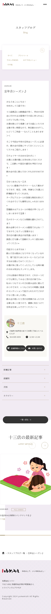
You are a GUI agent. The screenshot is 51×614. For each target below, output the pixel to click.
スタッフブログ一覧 (16, 553)
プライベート (23, 55)
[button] (44, 445)
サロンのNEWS (12, 60)
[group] (25, 487)
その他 (9, 64)
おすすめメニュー (30, 60)
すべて (10, 55)
